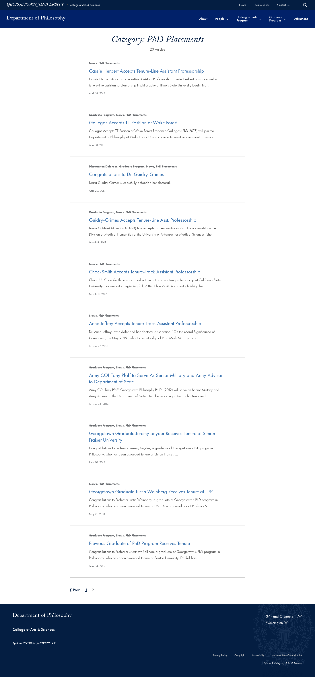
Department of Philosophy (35, 18)
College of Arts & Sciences (85, 5)
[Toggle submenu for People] (227, 19)
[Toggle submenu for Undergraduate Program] (260, 19)
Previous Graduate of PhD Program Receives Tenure (139, 543)
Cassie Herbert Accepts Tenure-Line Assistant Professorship (146, 71)
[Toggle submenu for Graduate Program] (285, 19)
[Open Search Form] (305, 5)
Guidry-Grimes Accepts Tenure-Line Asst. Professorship (142, 220)
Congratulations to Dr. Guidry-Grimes (126, 174)
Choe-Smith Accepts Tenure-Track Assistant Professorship (144, 272)
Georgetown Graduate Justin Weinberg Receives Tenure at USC (152, 491)
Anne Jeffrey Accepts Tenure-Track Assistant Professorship (145, 323)
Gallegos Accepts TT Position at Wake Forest (133, 122)
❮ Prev (74, 589)
